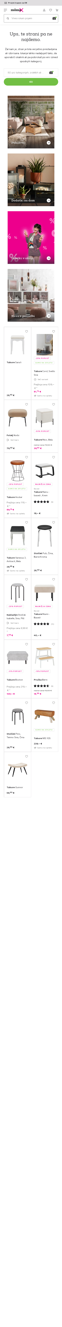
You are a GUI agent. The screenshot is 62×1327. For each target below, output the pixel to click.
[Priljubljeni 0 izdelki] (50, 10)
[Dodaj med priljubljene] (26, 331)
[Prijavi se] (44, 10)
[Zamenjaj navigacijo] (5, 10)
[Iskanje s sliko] (54, 18)
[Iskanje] (8, 18)
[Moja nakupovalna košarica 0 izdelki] (57, 10)
